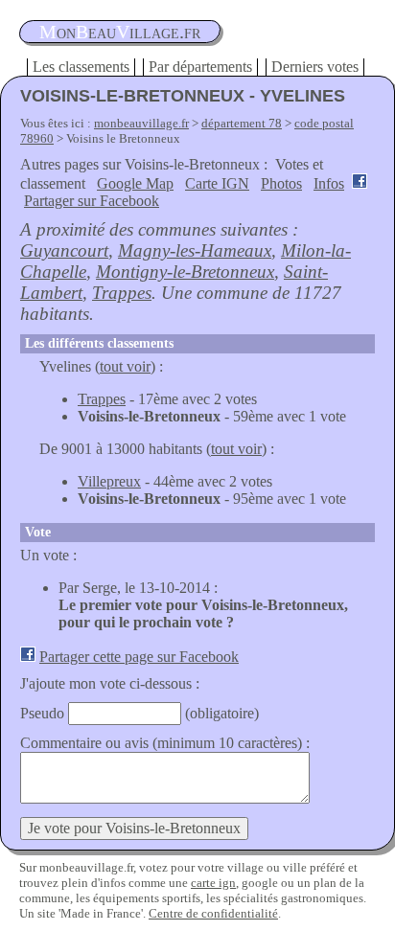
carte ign (213, 882)
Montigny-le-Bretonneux (185, 271)
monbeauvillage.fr (141, 123)
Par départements (200, 66)
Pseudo (42, 713)
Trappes (121, 293)
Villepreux (109, 481)
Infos (329, 183)
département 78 (241, 123)
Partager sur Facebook (91, 201)
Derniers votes (315, 66)
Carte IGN (217, 183)
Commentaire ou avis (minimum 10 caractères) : (165, 743)
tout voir (125, 366)
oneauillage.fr (119, 31)
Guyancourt (64, 250)
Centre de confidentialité (213, 913)
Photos (281, 183)
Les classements (81, 66)
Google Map (135, 183)
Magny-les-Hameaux (194, 250)
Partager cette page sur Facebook (139, 656)
